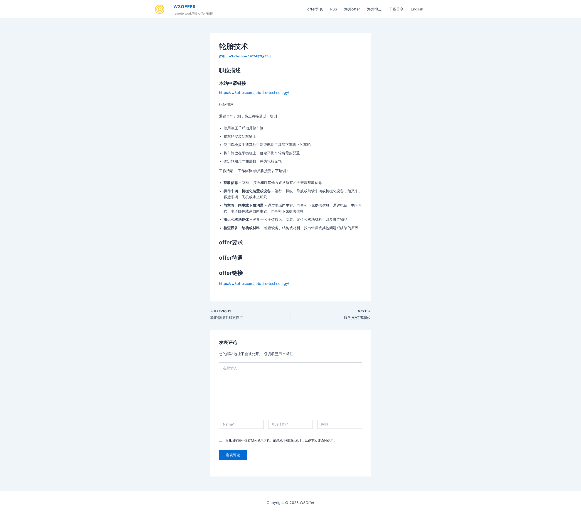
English (417, 9)
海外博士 (374, 9)
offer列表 (315, 9)
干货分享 (396, 9)
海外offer (352, 9)
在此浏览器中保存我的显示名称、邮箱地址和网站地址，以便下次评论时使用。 (281, 440)
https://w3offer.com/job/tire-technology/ (254, 92)
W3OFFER (184, 6)
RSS (333, 9)
